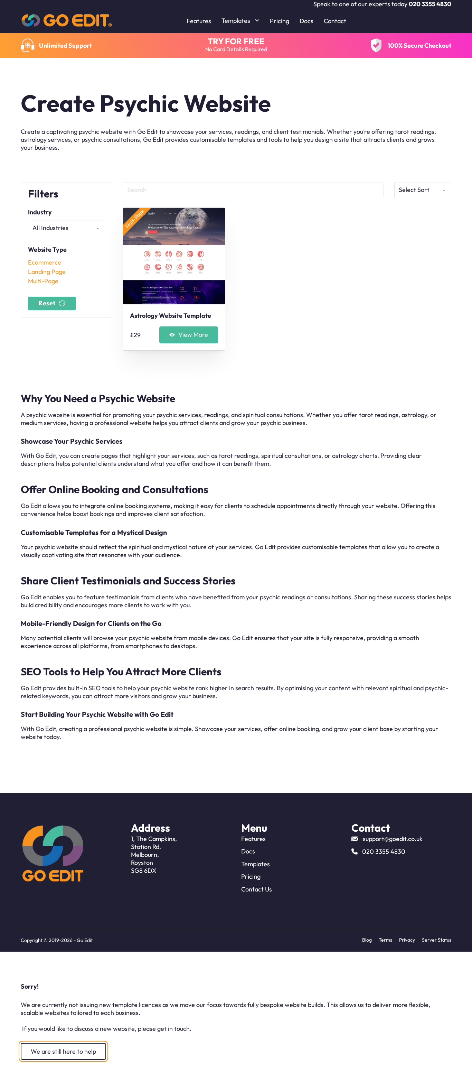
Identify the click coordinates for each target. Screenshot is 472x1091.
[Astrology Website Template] (174, 256)
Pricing (279, 21)
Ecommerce (44, 262)
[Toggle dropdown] (257, 20)
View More (193, 335)
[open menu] (176, 20)
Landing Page (47, 272)
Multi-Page (43, 281)
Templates (235, 21)
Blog (367, 940)
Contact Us (256, 889)
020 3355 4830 (430, 4)
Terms (385, 940)
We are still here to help (63, 1051)
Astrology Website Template (170, 316)
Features (199, 21)
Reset (47, 303)
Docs (306, 21)
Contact (335, 21)
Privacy (407, 940)
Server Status (436, 940)
